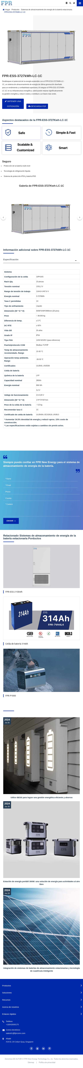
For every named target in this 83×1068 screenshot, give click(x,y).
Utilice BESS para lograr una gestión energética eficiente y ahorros (42, 797)
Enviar (10, 521)
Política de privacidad (47, 1062)
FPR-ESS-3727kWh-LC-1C (15, 12)
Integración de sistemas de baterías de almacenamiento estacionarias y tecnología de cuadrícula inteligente (41, 969)
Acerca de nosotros (10, 1007)
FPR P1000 (10, 695)
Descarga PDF (38, 106)
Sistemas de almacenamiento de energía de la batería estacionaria (46, 10)
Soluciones (7, 993)
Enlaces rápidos (9, 1014)
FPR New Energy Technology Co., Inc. (38, 1059)
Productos (15, 10)
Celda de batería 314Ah (16, 643)
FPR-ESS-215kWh (13, 592)
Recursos (6, 1000)
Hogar (7, 10)
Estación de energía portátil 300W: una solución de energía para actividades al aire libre (41, 882)
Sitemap (31, 1062)
